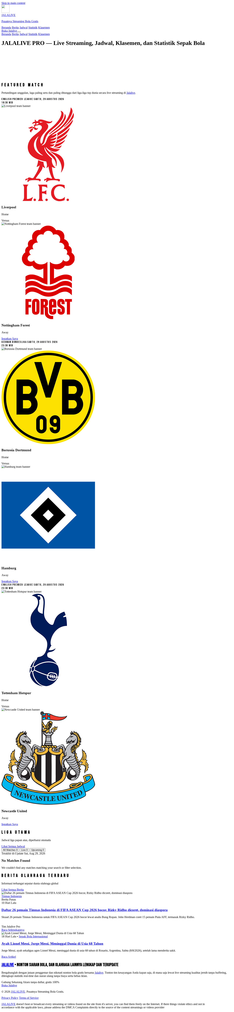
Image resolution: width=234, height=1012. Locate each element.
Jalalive (131, 92)
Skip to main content (13, 3)
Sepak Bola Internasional (33, 936)
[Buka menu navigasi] (19, 31)
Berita (15, 27)
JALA (7, 964)
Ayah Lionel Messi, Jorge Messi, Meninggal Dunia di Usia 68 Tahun (52, 943)
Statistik (32, 27)
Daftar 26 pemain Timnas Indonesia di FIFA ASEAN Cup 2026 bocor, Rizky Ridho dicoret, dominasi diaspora (84, 910)
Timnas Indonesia (11, 896)
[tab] (10, 850)
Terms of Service (29, 997)
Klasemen (44, 27)
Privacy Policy (9, 997)
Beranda (6, 27)
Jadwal (24, 27)
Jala (99, 972)
